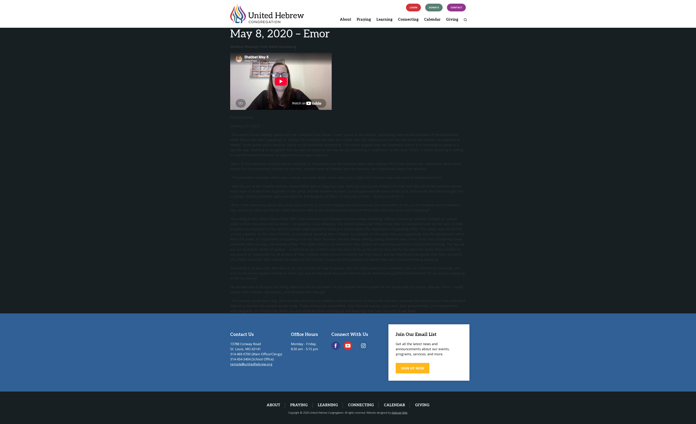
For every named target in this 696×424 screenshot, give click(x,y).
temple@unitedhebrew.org (251, 364)
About (345, 19)
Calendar (432, 19)
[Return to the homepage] (267, 13)
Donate (434, 7)
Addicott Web (399, 412)
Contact (456, 7)
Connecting (408, 19)
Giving (452, 19)
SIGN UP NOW (412, 368)
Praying (364, 19)
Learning (384, 19)
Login (413, 7)
